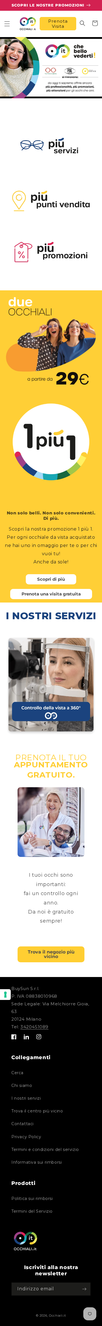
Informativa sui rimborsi (36, 1162)
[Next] (83, 684)
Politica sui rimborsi (32, 1198)
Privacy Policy (26, 1136)
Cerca (17, 1072)
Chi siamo (21, 1085)
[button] (7, 24)
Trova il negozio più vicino (51, 954)
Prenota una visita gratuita (51, 594)
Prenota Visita (58, 23)
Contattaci (22, 1123)
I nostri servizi (26, 1098)
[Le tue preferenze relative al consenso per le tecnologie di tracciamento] (5, 994)
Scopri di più (51, 579)
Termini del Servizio (32, 1211)
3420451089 (34, 1026)
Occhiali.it (57, 1316)
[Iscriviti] (84, 1289)
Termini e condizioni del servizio (45, 1149)
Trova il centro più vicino (37, 1111)
